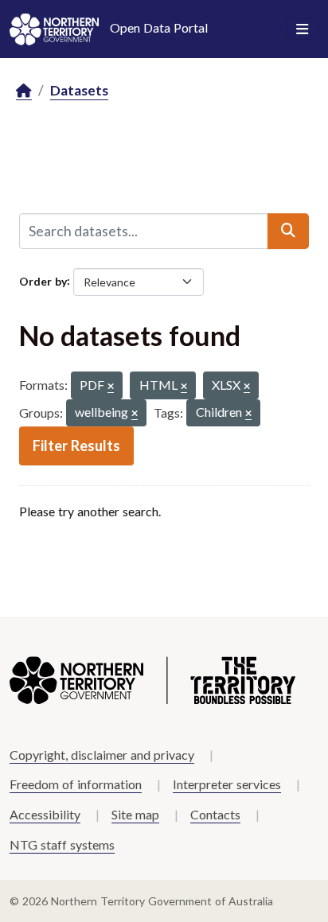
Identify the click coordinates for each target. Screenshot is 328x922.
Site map (135, 814)
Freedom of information (76, 784)
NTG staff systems (62, 844)
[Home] (24, 91)
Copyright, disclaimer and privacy (102, 754)
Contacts (215, 814)
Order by (43, 280)
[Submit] (288, 230)
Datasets (79, 90)
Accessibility (45, 814)
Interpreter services (227, 784)
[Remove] (110, 387)
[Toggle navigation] (302, 29)
